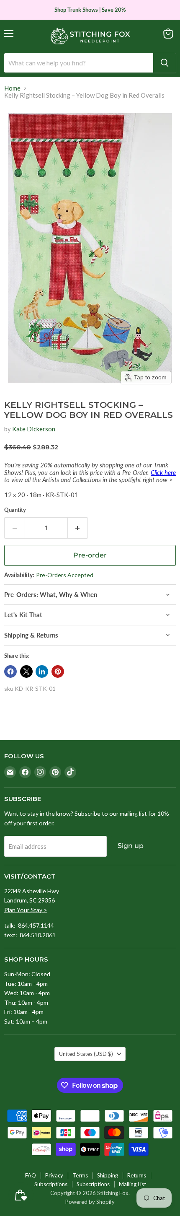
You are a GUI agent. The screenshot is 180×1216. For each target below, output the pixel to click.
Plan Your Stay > (25, 909)
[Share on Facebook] (10, 671)
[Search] (164, 63)
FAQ (30, 1175)
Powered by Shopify (90, 1201)
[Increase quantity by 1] (78, 527)
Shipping (107, 1175)
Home (12, 88)
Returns (136, 1175)
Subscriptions (50, 1184)
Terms (80, 1175)
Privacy (54, 1175)
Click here (163, 472)
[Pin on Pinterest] (57, 671)
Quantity (15, 510)
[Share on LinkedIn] (42, 671)
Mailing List (132, 1184)
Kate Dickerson (33, 429)
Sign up (131, 846)
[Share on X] (26, 671)
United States (86, 1053)
